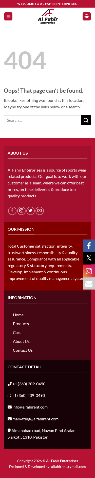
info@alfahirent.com (30, 406)
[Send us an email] (39, 211)
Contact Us (23, 350)
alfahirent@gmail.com (68, 466)
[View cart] (87, 16)
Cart (17, 332)
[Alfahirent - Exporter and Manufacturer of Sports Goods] (47, 16)
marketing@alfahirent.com (35, 418)
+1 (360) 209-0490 (28, 383)
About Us (21, 341)
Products (21, 323)
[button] (8, 16)
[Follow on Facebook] (12, 211)
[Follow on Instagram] (21, 211)
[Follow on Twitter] (30, 211)
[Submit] (86, 120)
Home (18, 314)
